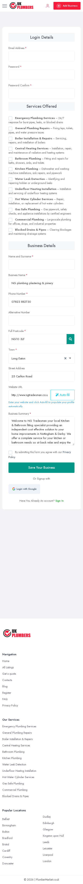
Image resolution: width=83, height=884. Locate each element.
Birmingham (9, 825)
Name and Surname (19, 256)
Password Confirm (18, 85)
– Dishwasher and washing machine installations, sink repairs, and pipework (38, 171)
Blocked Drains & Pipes (15, 796)
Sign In (59, 501)
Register (6, 693)
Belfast (5, 819)
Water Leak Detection (14, 764)
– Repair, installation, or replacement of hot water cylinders (36, 201)
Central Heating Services (16, 745)
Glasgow (48, 829)
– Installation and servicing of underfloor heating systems (39, 191)
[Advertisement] (41, 552)
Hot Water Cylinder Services (18, 777)
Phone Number (16, 294)
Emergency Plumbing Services (19, 726)
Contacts (7, 680)
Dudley (47, 817)
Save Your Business (41, 467)
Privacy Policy (10, 705)
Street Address (16, 368)
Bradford (7, 838)
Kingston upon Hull (53, 836)
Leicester (48, 848)
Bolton (5, 832)
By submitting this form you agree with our (39, 454)
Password (13, 67)
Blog (5, 686)
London (47, 861)
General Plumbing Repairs (17, 733)
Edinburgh (48, 823)
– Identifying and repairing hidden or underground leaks (36, 181)
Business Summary (18, 414)
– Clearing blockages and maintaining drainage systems (39, 232)
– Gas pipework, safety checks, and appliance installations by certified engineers (39, 211)
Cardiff (6, 851)
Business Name (16, 275)
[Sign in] (48, 6)
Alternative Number (19, 312)
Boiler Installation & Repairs (17, 739)
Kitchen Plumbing (12, 758)
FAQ (5, 699)
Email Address (16, 48)
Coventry (7, 857)
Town (11, 350)
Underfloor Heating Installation (19, 771)
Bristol (5, 844)
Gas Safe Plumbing (13, 783)
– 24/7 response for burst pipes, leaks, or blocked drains (36, 120)
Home (5, 661)
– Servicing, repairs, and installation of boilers (37, 140)
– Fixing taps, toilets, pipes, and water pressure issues (40, 130)
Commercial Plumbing (14, 790)
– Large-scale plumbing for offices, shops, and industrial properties (39, 222)
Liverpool (48, 855)
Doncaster (8, 863)
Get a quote (9, 674)
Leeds (46, 842)
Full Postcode (16, 331)
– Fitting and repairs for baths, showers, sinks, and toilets (38, 161)
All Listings (8, 667)
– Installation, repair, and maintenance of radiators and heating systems (40, 150)
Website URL (15, 387)
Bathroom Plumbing (13, 752)
